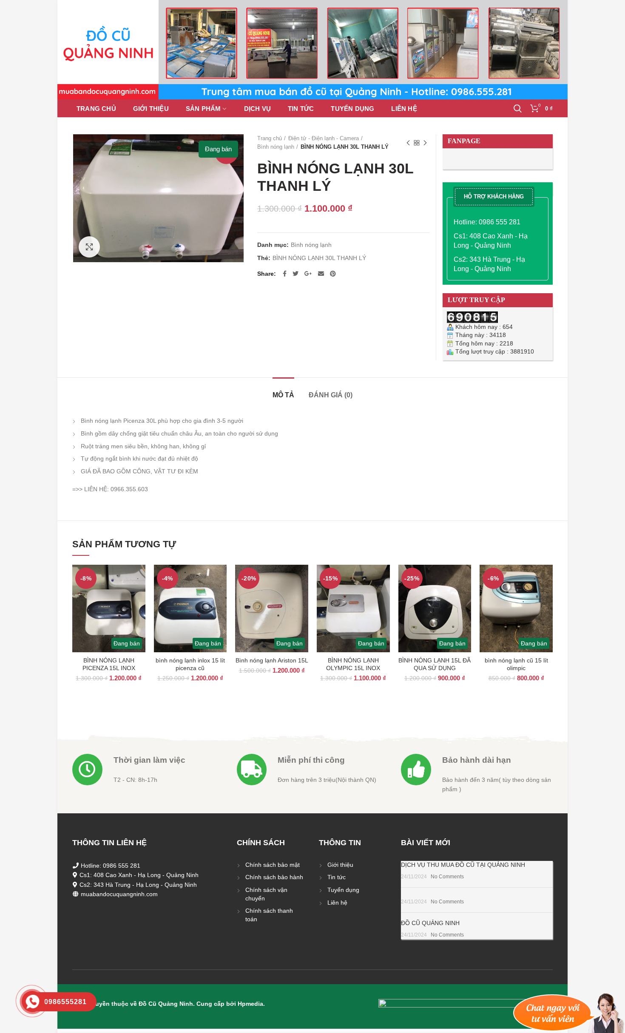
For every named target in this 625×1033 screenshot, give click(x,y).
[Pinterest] (333, 273)
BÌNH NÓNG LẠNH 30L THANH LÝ (319, 258)
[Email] (321, 273)
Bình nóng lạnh (275, 147)
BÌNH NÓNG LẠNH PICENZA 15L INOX (108, 664)
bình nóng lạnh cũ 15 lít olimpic (516, 664)
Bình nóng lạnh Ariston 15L (272, 660)
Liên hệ (337, 902)
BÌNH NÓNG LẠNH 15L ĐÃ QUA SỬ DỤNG (434, 664)
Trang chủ (269, 138)
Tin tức (336, 877)
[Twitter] (295, 273)
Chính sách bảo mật (272, 864)
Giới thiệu (340, 864)
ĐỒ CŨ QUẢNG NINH (430, 923)
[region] (312, 49)
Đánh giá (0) (330, 395)
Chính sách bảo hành (274, 877)
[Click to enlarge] (89, 247)
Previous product (408, 143)
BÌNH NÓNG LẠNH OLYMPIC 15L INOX (353, 664)
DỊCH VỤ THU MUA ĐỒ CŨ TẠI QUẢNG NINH (463, 864)
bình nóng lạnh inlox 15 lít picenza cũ (190, 664)
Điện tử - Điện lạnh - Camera (323, 138)
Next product (425, 143)
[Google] (308, 273)
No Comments (447, 877)
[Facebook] (285, 273)
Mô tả (283, 395)
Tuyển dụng (343, 889)
